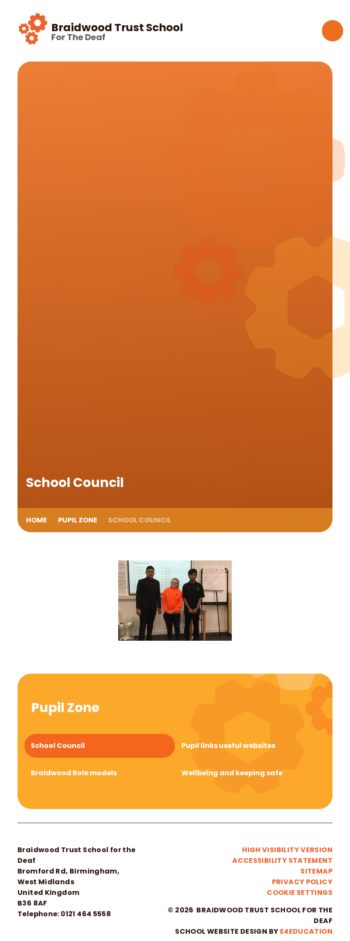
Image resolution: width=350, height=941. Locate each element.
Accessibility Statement (282, 860)
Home (36, 520)
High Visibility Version (287, 850)
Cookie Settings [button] (299, 892)
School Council (139, 520)
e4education (306, 931)
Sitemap (316, 871)
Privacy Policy (302, 882)
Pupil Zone (77, 520)
